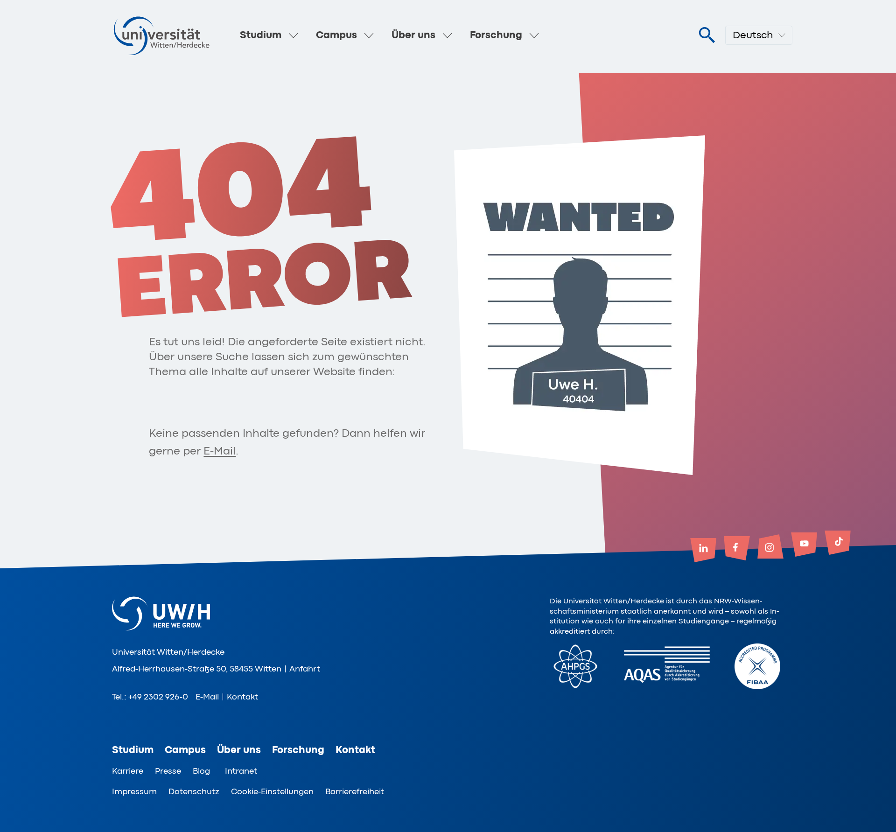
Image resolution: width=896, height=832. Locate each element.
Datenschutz (193, 791)
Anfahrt (304, 668)
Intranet (241, 771)
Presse (168, 771)
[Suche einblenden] (706, 35)
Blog (201, 771)
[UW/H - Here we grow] (161, 35)
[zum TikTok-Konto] (838, 544)
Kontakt (242, 696)
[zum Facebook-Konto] (737, 549)
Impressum (134, 791)
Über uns (413, 35)
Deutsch (753, 35)
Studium (260, 35)
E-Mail (219, 451)
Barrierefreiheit (354, 791)
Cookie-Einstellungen (272, 791)
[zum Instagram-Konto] (770, 547)
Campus (336, 35)
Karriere (127, 771)
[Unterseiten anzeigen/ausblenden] (293, 35)
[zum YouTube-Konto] (804, 545)
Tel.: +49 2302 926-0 (150, 696)
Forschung (496, 35)
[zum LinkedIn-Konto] (703, 551)
